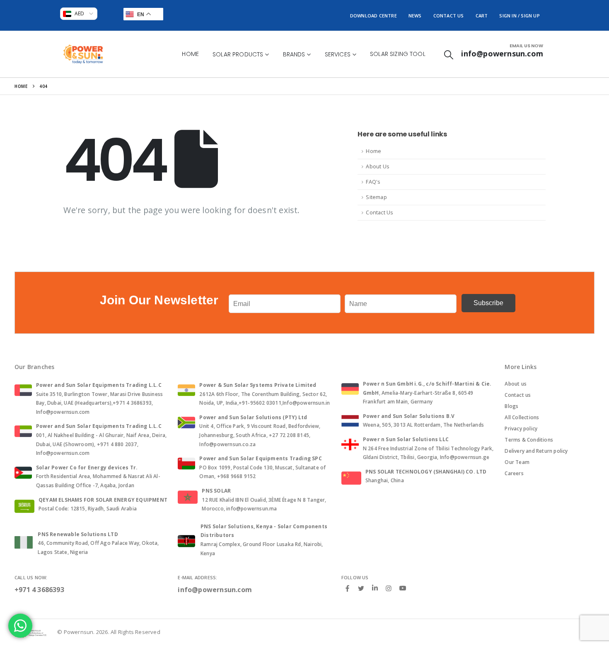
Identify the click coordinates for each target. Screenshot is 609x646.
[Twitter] (361, 588)
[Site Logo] (83, 54)
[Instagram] (388, 588)
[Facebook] (347, 588)
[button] (448, 54)
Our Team (517, 462)
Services (337, 54)
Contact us (518, 394)
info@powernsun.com (215, 589)
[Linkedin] (375, 588)
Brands (294, 54)
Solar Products (238, 54)
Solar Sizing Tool (397, 54)
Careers (514, 473)
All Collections (522, 417)
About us (516, 383)
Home (190, 54)
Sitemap (376, 197)
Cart (482, 15)
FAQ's (373, 181)
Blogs (511, 406)
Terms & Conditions (529, 439)
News (415, 15)
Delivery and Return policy (536, 450)
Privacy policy (521, 428)
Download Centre (373, 15)
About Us (377, 166)
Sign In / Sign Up (519, 15)
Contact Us (448, 15)
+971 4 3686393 (39, 589)
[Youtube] (402, 588)
